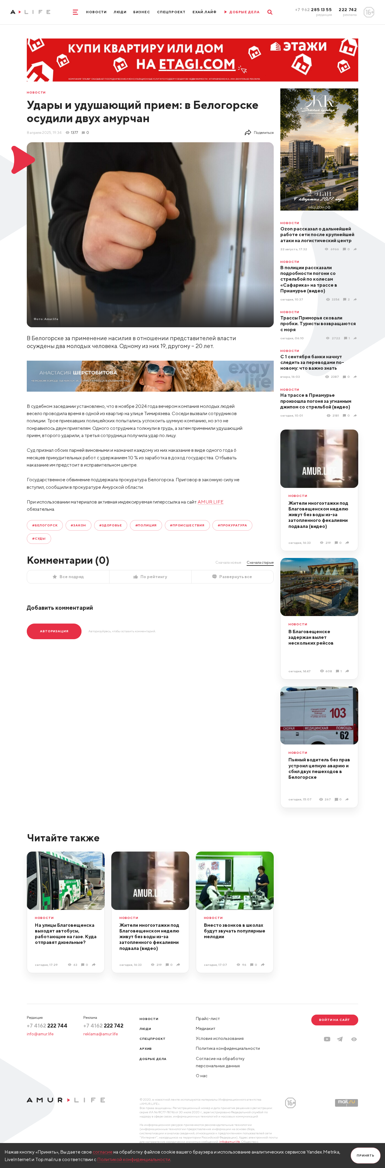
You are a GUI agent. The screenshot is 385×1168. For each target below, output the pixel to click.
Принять (365, 1155)
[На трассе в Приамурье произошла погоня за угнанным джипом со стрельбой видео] (356, 415)
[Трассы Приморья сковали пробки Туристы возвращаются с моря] (356, 338)
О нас (202, 1075)
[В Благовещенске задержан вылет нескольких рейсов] (348, 671)
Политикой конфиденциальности (133, 1159)
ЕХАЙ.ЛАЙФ (204, 12)
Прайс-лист (208, 1018)
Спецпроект (171, 12)
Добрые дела (153, 1059)
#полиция (146, 525)
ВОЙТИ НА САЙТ (334, 1020)
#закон (78, 525)
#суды (39, 538)
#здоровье (110, 525)
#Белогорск (44, 525)
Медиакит (205, 1028)
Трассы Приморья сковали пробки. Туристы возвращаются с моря (318, 323)
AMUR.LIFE (210, 501)
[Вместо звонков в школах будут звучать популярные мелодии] (263, 964)
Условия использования (220, 1038)
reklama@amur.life (100, 1033)
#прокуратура (232, 525)
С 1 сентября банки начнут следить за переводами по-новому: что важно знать (312, 362)
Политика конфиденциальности (228, 1048)
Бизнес (141, 12)
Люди (120, 12)
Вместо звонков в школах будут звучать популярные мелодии (234, 930)
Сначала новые (228, 562)
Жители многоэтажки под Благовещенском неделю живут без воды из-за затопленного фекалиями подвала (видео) (318, 514)
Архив (146, 1048)
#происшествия (187, 525)
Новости (96, 12)
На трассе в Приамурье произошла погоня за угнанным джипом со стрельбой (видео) (315, 400)
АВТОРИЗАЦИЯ (54, 631)
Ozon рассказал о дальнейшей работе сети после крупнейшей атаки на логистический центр (317, 234)
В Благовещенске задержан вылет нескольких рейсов (311, 637)
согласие (102, 1151)
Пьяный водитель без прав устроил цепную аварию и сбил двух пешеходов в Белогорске (319, 768)
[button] (354, 1039)
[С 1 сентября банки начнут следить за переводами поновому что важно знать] (356, 376)
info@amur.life (40, 1033)
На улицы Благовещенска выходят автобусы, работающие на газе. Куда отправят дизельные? (66, 933)
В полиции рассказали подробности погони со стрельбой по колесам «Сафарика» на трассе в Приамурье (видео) (308, 279)
